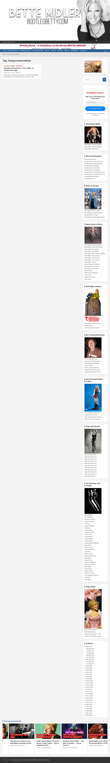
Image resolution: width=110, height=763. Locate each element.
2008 (87, 702)
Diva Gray (87, 524)
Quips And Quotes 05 (90, 463)
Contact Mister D (83, 50)
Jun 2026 (88, 653)
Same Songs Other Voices (91, 328)
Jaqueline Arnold (89, 532)
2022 (87, 672)
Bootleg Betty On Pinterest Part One (94, 172)
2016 (87, 685)
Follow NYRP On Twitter (91, 415)
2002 (87, 715)
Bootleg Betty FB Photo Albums (93, 163)
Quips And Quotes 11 (90, 476)
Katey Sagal (87, 545)
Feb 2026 (88, 661)
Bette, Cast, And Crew (90, 630)
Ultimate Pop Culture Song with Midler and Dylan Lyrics (14, 742)
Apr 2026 (88, 657)
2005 (87, 709)
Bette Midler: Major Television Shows (94, 253)
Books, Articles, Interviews (91, 264)
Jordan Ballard (88, 541)
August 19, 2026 (8, 745)
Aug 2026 (89, 649)
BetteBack (7, 66)
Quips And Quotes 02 (90, 457)
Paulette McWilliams (90, 562)
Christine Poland (89, 521)
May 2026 (89, 655)
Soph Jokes (87, 279)
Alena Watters (88, 515)
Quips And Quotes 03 (90, 459)
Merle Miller (87, 558)
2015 (87, 687)
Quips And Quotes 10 (90, 474)
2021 (87, 674)
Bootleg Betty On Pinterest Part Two (94, 174)
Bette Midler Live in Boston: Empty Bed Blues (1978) (93, 742)
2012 (87, 694)
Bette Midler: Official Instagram (93, 147)
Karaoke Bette (88, 325)
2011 (87, 696)
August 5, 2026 (87, 745)
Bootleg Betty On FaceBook (92, 168)
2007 (87, 704)
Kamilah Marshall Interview (91, 363)
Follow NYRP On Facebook (92, 413)
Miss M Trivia (88, 270)
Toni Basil (87, 577)
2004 (87, 711)
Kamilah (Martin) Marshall (91, 543)
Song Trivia (87, 275)
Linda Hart (87, 551)
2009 (87, 700)
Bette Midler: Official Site (91, 149)
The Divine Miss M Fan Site (38, 737)
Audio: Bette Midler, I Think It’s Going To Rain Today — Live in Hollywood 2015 (41, 743)
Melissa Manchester (90, 556)
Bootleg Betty (16, 760)
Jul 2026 (88, 651)
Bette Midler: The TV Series (92, 210)
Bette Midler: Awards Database (93, 144)
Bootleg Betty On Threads (91, 176)
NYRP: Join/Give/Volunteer (92, 419)
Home (4, 50)
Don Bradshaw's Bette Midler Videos (94, 217)
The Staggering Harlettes (91, 575)
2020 (87, 676)
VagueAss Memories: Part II (92, 372)
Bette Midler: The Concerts (92, 258)
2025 (87, 666)
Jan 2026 (88, 664)
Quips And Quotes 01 (90, 455)
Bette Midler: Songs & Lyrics (92, 255)
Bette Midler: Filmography (91, 251)
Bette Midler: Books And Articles (93, 247)
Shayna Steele (88, 571)
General (13, 66)
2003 (87, 713)
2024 (87, 668)
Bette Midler (13, 734)
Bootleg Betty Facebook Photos (93, 161)
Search (104, 80)
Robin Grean (87, 566)
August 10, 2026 (61, 747)
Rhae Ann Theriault (89, 564)
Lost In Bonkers (88, 365)
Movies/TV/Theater (12, 50)
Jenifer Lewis (88, 534)
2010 (87, 698)
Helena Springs (88, 530)
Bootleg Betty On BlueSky (91, 166)
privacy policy (101, 113)
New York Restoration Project (92, 417)
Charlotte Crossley (89, 519)
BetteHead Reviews (89, 632)
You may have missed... (13, 721)
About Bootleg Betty (90, 159)
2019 (87, 679)
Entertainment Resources (91, 266)
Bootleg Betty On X (89, 178)
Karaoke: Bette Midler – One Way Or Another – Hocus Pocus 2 (67, 743)
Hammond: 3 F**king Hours (92, 361)
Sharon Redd (88, 569)
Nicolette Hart (88, 560)
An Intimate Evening (89, 734)
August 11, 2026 (34, 747)
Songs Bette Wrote (89, 277)
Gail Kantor (87, 528)
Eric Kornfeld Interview (90, 359)
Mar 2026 (88, 659)
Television (19, 66)
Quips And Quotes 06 (90, 465)
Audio (6, 734)
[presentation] (104, 721)
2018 (87, 681)
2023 (87, 670)
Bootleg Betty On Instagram (92, 170)
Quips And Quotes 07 (90, 467)
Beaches (38, 734)
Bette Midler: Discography (91, 249)
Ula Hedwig (87, 579)
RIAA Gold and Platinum (91, 273)
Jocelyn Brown (88, 539)
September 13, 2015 (9, 72)
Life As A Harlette (89, 549)
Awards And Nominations (38, 50)
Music (46, 50)
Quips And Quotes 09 (90, 472)
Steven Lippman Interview (91, 367)
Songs (6, 737)
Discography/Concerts (24, 50)
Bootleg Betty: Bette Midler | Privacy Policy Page (35, 760)
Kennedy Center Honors (91, 268)
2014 (87, 689)
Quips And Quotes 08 (90, 470)
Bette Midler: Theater (90, 262)
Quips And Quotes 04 (90, 461)
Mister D (18, 72)
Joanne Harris (88, 536)
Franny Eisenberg (89, 526)
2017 (87, 683)
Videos (52, 50)
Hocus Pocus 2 (61, 737)
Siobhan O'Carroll (89, 573)
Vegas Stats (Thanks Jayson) (92, 636)
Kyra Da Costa (88, 547)
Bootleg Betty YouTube (90, 215)
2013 (87, 691)
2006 (87, 706)
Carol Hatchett (88, 517)
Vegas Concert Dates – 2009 (92, 634)
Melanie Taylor (88, 554)
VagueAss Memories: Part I (92, 370)
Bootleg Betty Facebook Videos (93, 213)
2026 (87, 646)
